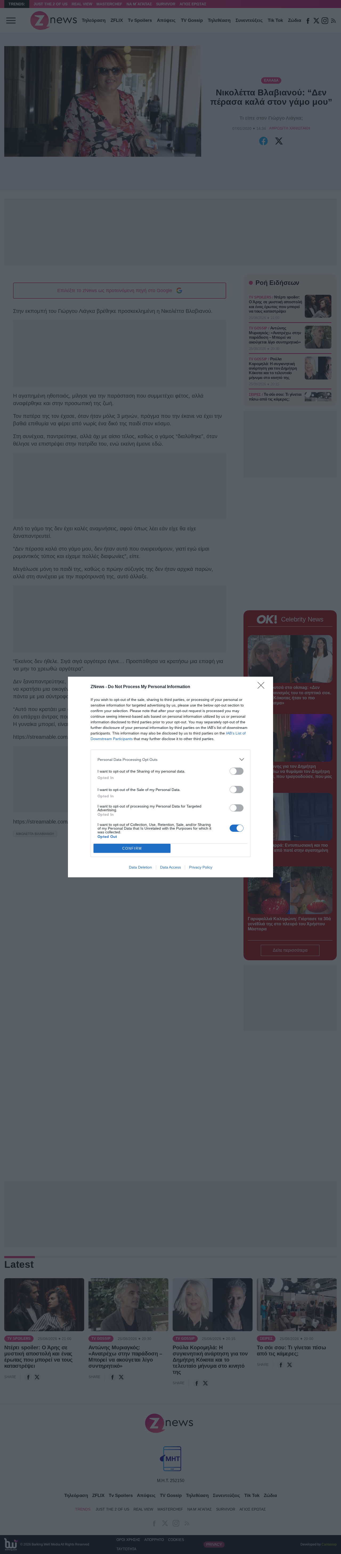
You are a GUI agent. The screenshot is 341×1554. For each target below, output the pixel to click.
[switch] (236, 771)
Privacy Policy (200, 867)
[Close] (263, 687)
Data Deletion (140, 867)
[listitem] (170, 759)
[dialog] (170, 777)
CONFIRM (132, 848)
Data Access (170, 867)
